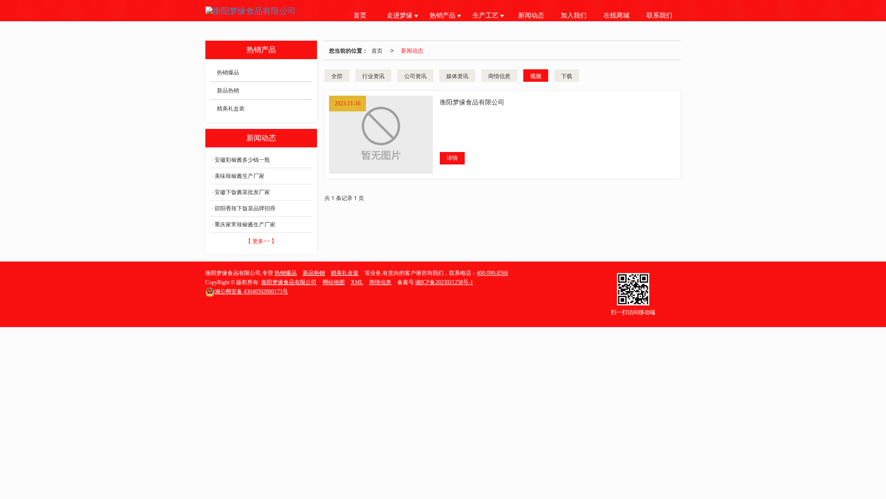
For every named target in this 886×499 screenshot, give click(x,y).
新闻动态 (531, 15)
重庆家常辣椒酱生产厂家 (245, 224)
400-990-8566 (492, 273)
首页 (359, 15)
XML (357, 282)
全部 (336, 75)
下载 (566, 75)
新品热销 (228, 90)
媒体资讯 (457, 75)
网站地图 (334, 282)
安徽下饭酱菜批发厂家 (242, 192)
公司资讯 (415, 75)
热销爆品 (228, 72)
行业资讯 (373, 75)
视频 (535, 75)
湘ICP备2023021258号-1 (444, 282)
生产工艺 (486, 15)
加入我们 (574, 15)
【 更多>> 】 (261, 241)
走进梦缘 (400, 15)
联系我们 (659, 15)
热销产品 (443, 15)
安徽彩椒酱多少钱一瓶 (242, 160)
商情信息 (499, 75)
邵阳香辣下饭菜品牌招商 (245, 208)
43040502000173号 (251, 291)
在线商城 (616, 15)
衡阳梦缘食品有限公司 (289, 282)
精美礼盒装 (231, 108)
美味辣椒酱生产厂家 (239, 176)
